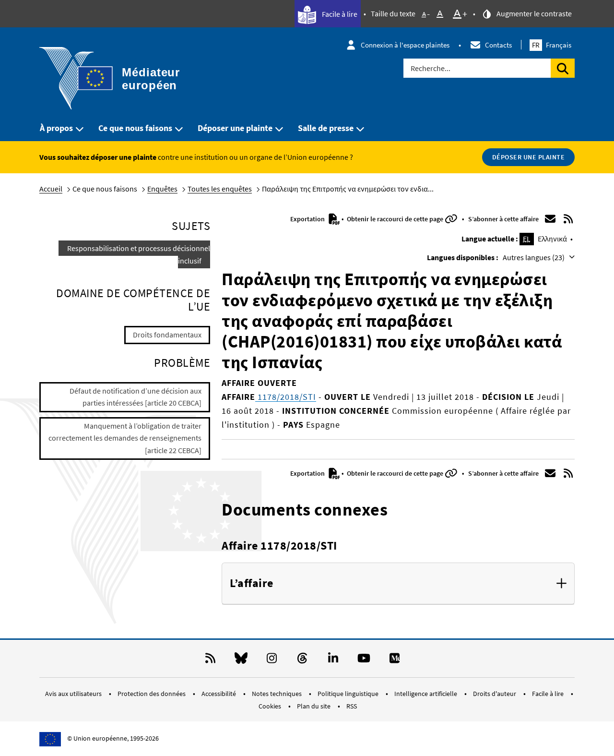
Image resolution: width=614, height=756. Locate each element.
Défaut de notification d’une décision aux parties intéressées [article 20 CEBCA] (135, 397)
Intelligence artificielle (426, 693)
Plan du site (314, 706)
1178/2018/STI (285, 396)
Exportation (308, 219)
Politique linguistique (349, 693)
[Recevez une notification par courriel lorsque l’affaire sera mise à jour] (550, 219)
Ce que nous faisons (135, 127)
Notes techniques (277, 693)
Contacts (498, 44)
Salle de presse (326, 127)
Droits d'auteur (495, 693)
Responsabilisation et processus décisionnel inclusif (138, 254)
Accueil (50, 188)
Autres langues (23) (534, 257)
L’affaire (251, 583)
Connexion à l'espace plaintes (405, 44)
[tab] (398, 583)
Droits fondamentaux (167, 334)
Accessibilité (219, 693)
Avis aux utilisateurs (74, 693)
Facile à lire (338, 14)
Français (551, 44)
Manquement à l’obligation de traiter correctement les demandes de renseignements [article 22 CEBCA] (124, 438)
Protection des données (152, 693)
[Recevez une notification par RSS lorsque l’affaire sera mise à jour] (568, 219)
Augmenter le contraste (533, 13)
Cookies (271, 706)
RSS (351, 706)
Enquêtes (162, 188)
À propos (56, 127)
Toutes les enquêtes (220, 188)
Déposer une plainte (235, 127)
